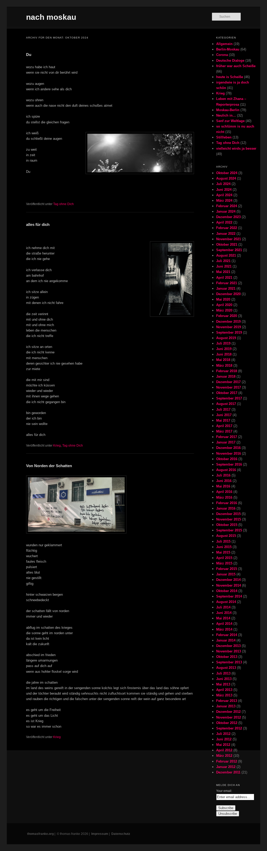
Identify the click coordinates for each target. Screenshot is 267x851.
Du (28, 54)
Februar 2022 (226, 228)
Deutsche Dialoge (230, 60)
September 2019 (229, 332)
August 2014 (226, 602)
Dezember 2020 (228, 294)
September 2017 (229, 398)
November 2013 (228, 651)
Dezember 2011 (228, 772)
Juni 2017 (224, 415)
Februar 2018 (226, 371)
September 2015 (229, 530)
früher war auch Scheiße (236, 66)
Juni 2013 (224, 679)
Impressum (99, 834)
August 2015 (226, 536)
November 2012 (228, 717)
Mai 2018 (223, 360)
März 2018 (224, 365)
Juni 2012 (224, 739)
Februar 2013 (226, 701)
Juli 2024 (223, 184)
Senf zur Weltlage (230, 121)
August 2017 (226, 404)
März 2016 (224, 497)
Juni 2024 (224, 190)
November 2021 (228, 239)
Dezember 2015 (228, 514)
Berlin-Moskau (227, 49)
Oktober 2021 (226, 244)
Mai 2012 (223, 745)
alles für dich (38, 224)
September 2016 (229, 464)
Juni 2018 (224, 354)
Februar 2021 (226, 283)
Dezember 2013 (228, 646)
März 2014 (224, 629)
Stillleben (224, 137)
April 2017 (224, 426)
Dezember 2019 (228, 321)
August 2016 (226, 470)
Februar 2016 (226, 503)
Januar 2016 (225, 508)
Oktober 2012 (226, 723)
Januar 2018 (225, 376)
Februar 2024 (226, 206)
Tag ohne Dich (63, 204)
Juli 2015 (223, 541)
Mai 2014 (223, 618)
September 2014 (229, 596)
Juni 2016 (224, 481)
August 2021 (226, 255)
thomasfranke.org (40, 834)
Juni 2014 (224, 613)
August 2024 (226, 178)
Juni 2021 (224, 266)
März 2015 (224, 563)
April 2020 (224, 305)
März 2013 (224, 695)
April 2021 (224, 278)
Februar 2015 (226, 569)
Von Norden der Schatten (49, 465)
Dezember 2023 (228, 217)
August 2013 (226, 668)
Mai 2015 (223, 552)
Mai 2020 (223, 299)
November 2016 (228, 453)
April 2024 (224, 195)
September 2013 (229, 662)
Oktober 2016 (226, 459)
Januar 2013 (225, 706)
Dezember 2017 (228, 382)
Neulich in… (226, 115)
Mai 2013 (223, 684)
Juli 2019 (223, 343)
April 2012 (224, 750)
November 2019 (228, 327)
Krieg (57, 445)
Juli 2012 (223, 734)
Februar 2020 (226, 316)
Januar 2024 (225, 211)
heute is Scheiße (229, 77)
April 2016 (224, 492)
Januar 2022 (225, 234)
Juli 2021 (223, 261)
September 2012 (229, 728)
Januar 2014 (225, 640)
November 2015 (228, 519)
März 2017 (224, 431)
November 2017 (228, 387)
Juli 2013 (223, 673)
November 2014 (228, 585)
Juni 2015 (224, 547)
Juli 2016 (223, 475)
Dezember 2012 (228, 712)
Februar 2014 (226, 635)
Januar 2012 (225, 767)
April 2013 (224, 690)
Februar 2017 (226, 437)
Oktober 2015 (226, 525)
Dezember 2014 (228, 580)
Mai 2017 (223, 420)
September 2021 (229, 250)
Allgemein (224, 44)
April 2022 (224, 222)
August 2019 (226, 338)
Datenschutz (120, 834)
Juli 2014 (223, 607)
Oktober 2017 (226, 393)
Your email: (224, 791)
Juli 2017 (223, 409)
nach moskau (51, 17)
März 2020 (224, 310)
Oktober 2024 (226, 173)
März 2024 (224, 200)
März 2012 (224, 756)
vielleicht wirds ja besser (236, 148)
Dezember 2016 (228, 448)
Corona (222, 55)
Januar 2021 (225, 288)
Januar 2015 (225, 574)
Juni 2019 (224, 349)
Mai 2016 (223, 486)
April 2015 (224, 558)
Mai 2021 (223, 272)
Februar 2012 (226, 761)
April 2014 (224, 624)
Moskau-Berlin (227, 110)
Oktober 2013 (226, 657)
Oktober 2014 (226, 591)
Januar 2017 (225, 442)
